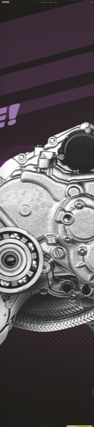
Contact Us (55, 2)
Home (40, 2)
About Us (50, 2)
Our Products (44, 2)
